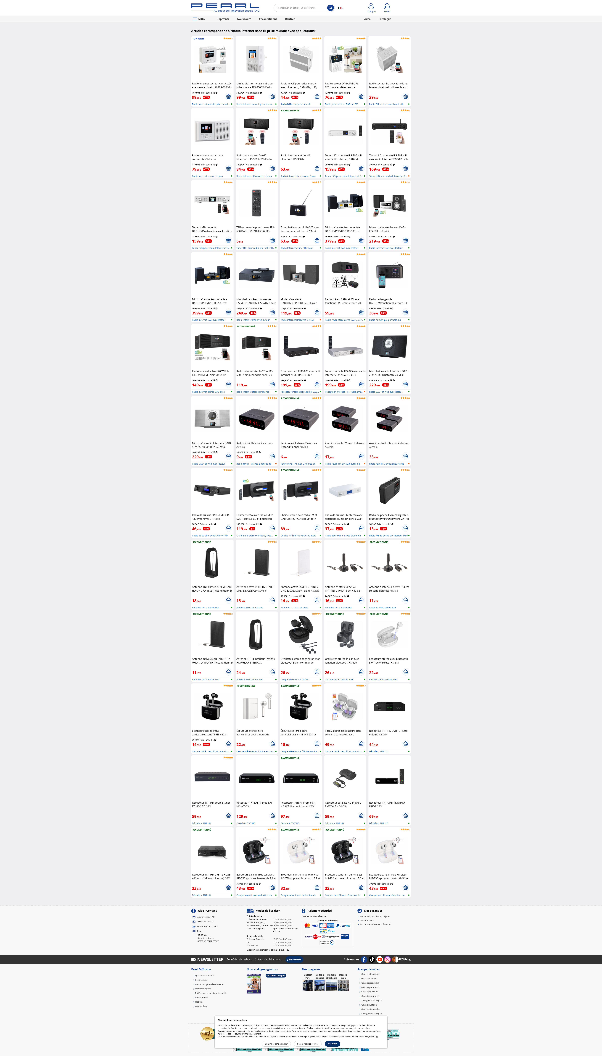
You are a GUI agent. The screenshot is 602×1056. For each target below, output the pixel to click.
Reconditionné (268, 19)
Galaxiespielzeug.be (370, 1009)
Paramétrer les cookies (307, 1043)
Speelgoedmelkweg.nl (371, 1000)
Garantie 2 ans (366, 920)
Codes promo (201, 997)
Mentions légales (203, 988)
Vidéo (367, 19)
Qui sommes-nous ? (204, 975)
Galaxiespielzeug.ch (370, 982)
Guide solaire (201, 1006)
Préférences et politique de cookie (211, 993)
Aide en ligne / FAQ (206, 916)
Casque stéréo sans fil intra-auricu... (211, 751)
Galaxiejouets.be (369, 1004)
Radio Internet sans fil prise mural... (211, 104)
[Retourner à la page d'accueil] (225, 8)
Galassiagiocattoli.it (370, 996)
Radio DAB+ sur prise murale (296, 104)
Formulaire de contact (207, 926)
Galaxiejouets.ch (369, 978)
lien (368, 1028)
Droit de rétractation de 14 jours (375, 916)
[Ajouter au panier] (228, 96)
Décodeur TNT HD (378, 751)
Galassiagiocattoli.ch (370, 987)
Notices (198, 1001)
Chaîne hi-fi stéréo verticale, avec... (254, 535)
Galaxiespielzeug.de (370, 974)
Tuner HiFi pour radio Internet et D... (344, 176)
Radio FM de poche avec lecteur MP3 (388, 535)
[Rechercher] (330, 8)
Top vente (223, 19)
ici (377, 1036)
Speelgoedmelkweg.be (371, 1013)
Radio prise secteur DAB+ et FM (341, 104)
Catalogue (384, 19)
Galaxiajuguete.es (369, 991)
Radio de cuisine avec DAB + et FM (210, 535)
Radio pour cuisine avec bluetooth (343, 535)
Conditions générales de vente (209, 984)
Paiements (314, 916)
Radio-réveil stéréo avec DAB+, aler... (344, 319)
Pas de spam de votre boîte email (375, 924)
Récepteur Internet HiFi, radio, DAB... (300, 391)
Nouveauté (244, 19)
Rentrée (290, 19)
